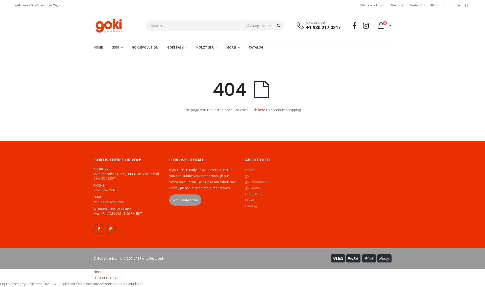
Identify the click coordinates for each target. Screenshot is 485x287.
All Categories (256, 25)
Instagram (111, 229)
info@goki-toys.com (108, 202)
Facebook (99, 229)
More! (249, 200)
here (261, 109)
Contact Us (417, 5)
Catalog (251, 206)
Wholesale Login (372, 5)
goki (248, 175)
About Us (397, 5)
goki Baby (252, 188)
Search (279, 25)
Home (249, 169)
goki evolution (256, 182)
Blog (434, 5)
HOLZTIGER (253, 194)
